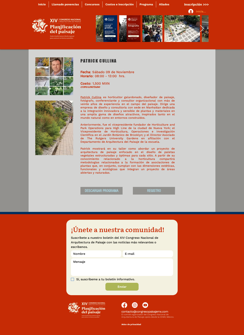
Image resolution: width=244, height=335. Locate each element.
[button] (54, 127)
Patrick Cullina (90, 97)
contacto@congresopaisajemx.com (144, 311)
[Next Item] (202, 28)
